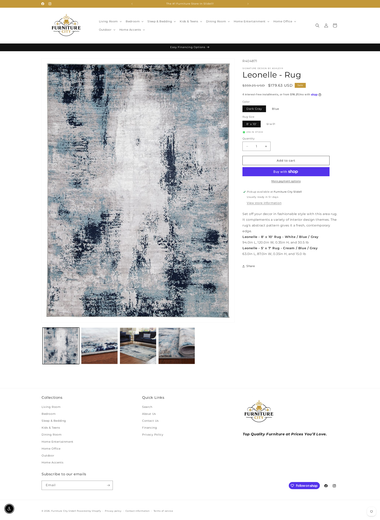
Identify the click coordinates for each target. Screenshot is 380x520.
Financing (149, 427)
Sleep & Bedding (54, 420)
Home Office (51, 448)
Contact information (137, 511)
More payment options (286, 181)
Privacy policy (113, 511)
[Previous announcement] (132, 4)
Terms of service (163, 511)
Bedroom (49, 414)
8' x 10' (251, 124)
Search (147, 407)
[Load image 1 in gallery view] (61, 346)
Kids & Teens (51, 427)
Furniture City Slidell (63, 511)
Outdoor (48, 455)
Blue (275, 109)
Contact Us (150, 420)
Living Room (51, 407)
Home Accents (52, 462)
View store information (264, 203)
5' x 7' (273, 124)
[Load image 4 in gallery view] (138, 346)
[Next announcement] (248, 4)
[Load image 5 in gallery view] (176, 346)
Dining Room (52, 435)
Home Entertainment (57, 441)
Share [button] (250, 266)
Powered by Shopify (89, 511)
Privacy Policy (152, 435)
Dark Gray (254, 109)
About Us (149, 414)
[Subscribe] (108, 485)
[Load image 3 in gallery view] (99, 346)
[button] (110, 21)
